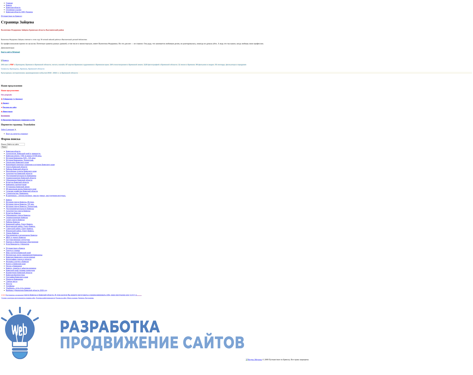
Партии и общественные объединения (22, 242)
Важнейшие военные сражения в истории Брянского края (30, 165)
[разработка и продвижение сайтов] (123, 360)
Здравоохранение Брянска (17, 217)
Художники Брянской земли (18, 187)
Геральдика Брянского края (17, 162)
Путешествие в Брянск (15, 248)
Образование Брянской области (19, 180)
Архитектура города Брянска (18, 211)
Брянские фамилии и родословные (20, 257)
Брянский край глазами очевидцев (20, 270)
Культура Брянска (13, 213)
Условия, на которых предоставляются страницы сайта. (18, 298)
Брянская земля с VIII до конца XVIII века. (24, 156)
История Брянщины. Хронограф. (20, 160)
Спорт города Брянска (15, 220)
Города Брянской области (16, 167)
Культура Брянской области (17, 182)
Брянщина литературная (16, 184)
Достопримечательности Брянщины (21, 176)
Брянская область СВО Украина (19, 12)
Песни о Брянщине (14, 266)
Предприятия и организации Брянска (21, 235)
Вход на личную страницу (17, 134)
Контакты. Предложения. (86, 298)
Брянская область (13, 7)
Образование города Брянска (18, 215)
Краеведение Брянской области (19, 273)
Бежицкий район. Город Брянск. (19, 224)
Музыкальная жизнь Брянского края (21, 189)
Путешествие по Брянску (11, 16)
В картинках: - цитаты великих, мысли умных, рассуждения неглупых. (36, 196)
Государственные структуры (18, 240)
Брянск (9, 5)
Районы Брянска (13, 222)
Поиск (4, 144)
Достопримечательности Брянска (20, 209)
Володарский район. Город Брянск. (20, 226)
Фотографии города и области (18, 259)
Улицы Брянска (12, 233)
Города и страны (13, 250)
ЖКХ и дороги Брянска (16, 237)
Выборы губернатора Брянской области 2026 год (26, 290)
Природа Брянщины (14, 279)
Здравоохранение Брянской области (21, 178)
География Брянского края (17, 277)
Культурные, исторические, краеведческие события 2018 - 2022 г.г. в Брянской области (39, 73)
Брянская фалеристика (15, 275)
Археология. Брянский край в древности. (23, 153)
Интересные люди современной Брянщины (24, 255)
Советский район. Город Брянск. (19, 228)
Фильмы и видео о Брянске (17, 261)
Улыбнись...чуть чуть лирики (18, 288)
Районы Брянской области (17, 169)
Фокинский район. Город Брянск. (20, 231)
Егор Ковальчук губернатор (17, 244)
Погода (9, 284)
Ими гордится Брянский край (18, 253)
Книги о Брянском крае (16, 264)
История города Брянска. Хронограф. (21, 206)
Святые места (11, 281)
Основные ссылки (13, 10)
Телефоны (10, 286)
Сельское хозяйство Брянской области (22, 191)
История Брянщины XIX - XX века (20, 158)
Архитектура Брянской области (19, 173)
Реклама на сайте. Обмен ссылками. (67, 298)
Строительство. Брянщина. (17, 193)
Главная (9, 3)
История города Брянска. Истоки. (20, 202)
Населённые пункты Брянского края (21, 171)
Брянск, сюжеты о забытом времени (21, 268)
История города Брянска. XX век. (20, 204)
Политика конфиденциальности (45, 298)
